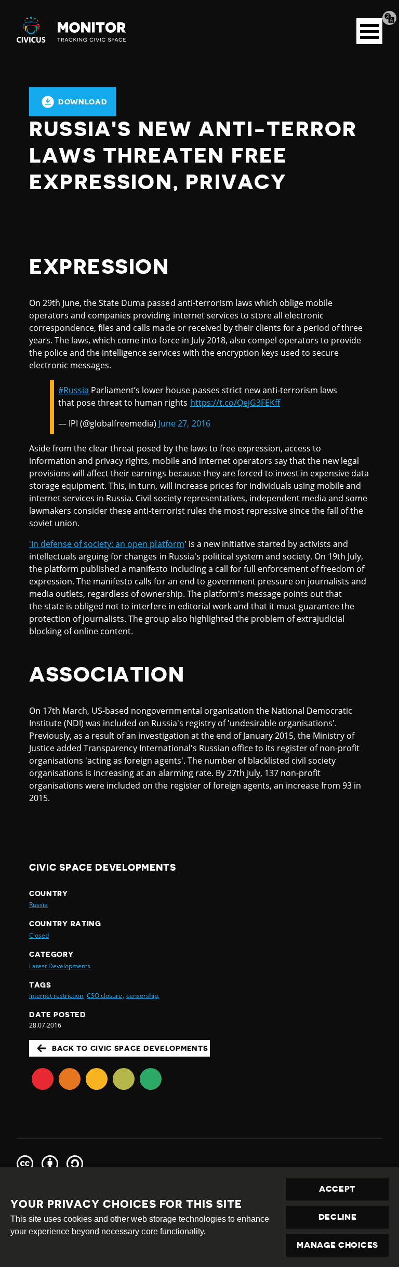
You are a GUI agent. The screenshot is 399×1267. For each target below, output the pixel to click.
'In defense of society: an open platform (106, 544)
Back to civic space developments (130, 1048)
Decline (337, 1217)
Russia (38, 904)
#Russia (73, 390)
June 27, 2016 (184, 423)
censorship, (142, 995)
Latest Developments (59, 966)
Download (83, 101)
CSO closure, (105, 995)
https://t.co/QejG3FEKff (235, 402)
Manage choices (337, 1245)
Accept (337, 1189)
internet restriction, (57, 995)
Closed (39, 935)
